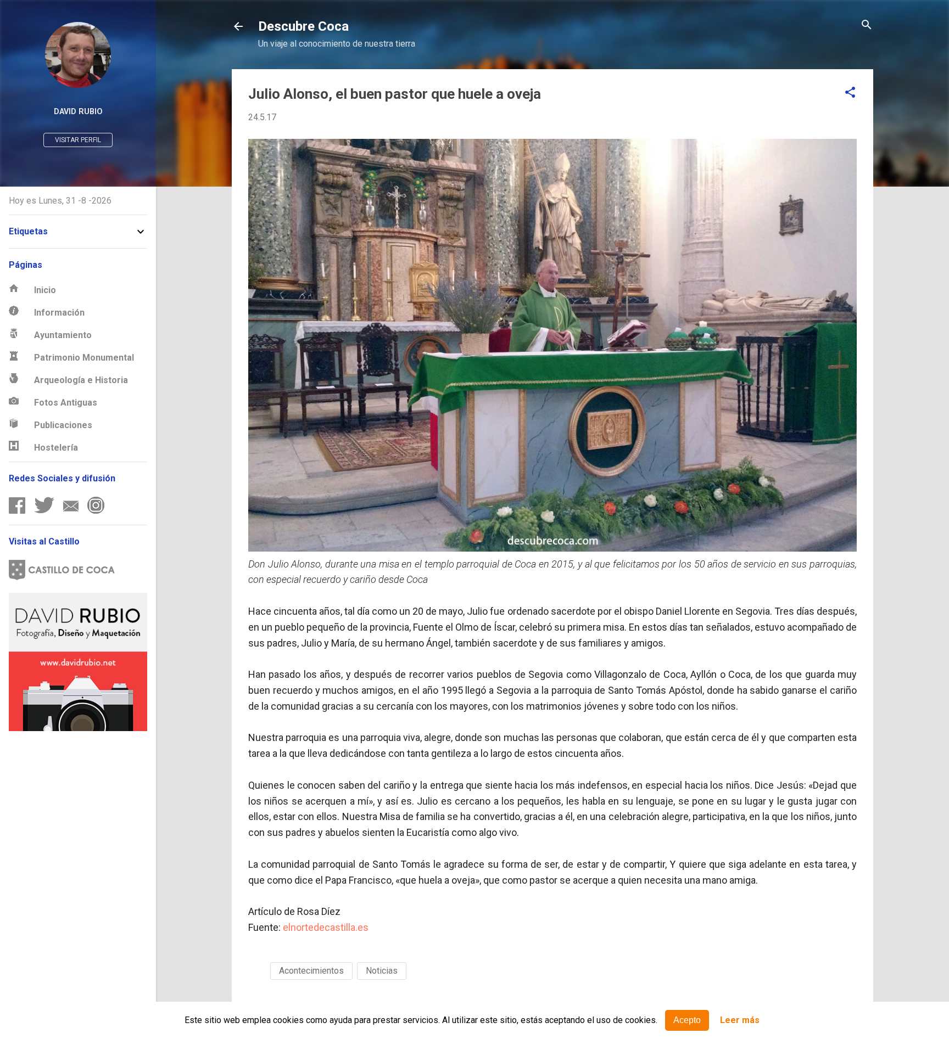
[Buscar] (866, 25)
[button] (850, 93)
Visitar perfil (78, 140)
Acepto (687, 1020)
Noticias (382, 970)
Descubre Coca (303, 26)
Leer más (740, 1020)
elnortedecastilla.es (326, 927)
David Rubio (78, 111)
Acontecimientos (311, 970)
